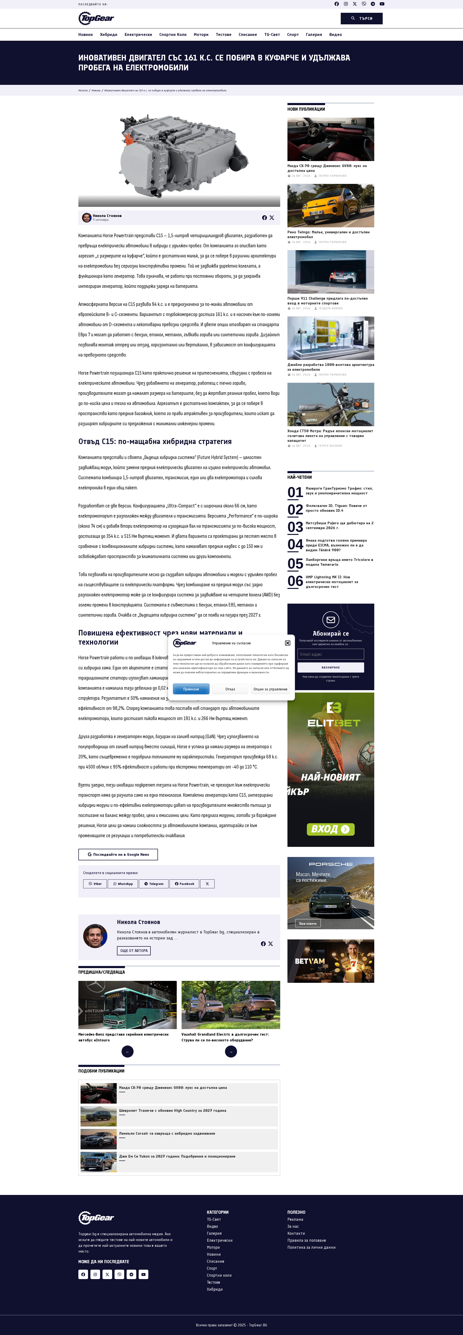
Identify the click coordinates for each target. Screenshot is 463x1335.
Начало (83, 90)
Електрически (138, 34)
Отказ (230, 689)
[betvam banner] (330, 942)
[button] (287, 643)
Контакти (296, 1233)
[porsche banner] (330, 859)
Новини (85, 34)
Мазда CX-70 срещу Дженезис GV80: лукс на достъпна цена (173, 1088)
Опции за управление (270, 689)
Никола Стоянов (138, 921)
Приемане (191, 689)
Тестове (224, 34)
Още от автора (134, 950)
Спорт (293, 34)
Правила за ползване (306, 1240)
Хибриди (108, 34)
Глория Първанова (333, 175)
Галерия (314, 34)
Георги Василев (330, 445)
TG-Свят (272, 34)
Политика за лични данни (311, 1247)
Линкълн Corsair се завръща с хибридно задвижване (167, 1133)
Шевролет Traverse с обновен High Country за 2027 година (172, 1110)
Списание (248, 34)
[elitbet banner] (330, 695)
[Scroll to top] (449, 1301)
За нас (293, 1226)
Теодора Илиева (331, 308)
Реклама (295, 1219)
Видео (335, 34)
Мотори (201, 34)
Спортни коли (173, 34)
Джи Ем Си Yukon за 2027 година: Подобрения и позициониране (177, 1156)
